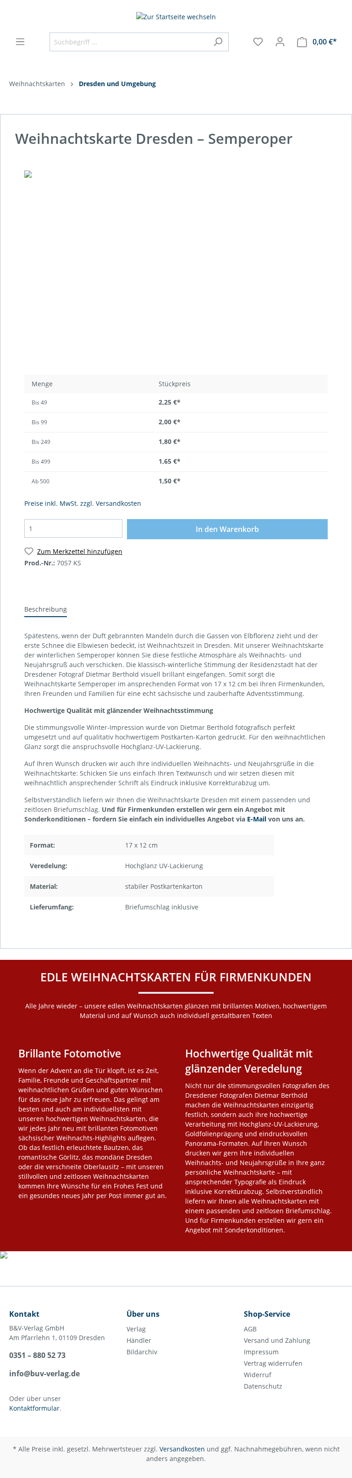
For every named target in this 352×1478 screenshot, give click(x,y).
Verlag (136, 1329)
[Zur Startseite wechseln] (176, 16)
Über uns (143, 1314)
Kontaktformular (34, 1408)
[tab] (45, 609)
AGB (250, 1329)
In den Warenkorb (227, 529)
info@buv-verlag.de (44, 1374)
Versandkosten (182, 1449)
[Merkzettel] (258, 42)
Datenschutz (263, 1386)
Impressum (261, 1351)
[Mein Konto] (280, 42)
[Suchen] (218, 42)
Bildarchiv (141, 1351)
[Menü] (20, 42)
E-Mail (256, 819)
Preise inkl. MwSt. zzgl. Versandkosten (82, 503)
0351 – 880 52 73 (37, 1355)
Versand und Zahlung (277, 1340)
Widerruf (257, 1374)
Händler (138, 1340)
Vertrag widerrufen (273, 1363)
